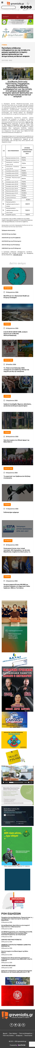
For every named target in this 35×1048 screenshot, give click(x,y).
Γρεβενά (7, 324)
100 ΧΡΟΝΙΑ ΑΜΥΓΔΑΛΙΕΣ (8, 965)
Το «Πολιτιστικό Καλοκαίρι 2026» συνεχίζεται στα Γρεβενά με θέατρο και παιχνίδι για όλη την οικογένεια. (16, 369)
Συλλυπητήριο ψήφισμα (11, 512)
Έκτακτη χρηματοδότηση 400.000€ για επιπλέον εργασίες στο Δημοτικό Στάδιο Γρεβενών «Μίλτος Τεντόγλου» (17, 586)
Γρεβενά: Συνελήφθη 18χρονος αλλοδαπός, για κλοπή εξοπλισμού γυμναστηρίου (17, 405)
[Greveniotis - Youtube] (27, 7)
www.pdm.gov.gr (17, 254)
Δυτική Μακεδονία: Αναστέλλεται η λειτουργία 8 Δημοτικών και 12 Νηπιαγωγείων (15, 926)
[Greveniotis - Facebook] (21, 7)
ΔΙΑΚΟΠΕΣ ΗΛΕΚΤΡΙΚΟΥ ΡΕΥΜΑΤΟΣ (11, 939)
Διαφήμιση (19, 1035)
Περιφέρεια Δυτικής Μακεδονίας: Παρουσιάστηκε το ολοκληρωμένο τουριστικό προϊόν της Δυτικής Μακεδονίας (16, 919)
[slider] (16, 782)
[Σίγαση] (29, 782)
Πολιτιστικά (8, 360)
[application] (17, 775)
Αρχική (5, 1033)
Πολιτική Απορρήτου (25, 1033)
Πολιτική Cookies (8, 1035)
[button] (17, 774)
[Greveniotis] (15, 3)
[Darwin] (21, 1045)
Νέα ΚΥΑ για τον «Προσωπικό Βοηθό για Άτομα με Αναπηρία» (16, 296)
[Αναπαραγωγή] (3, 782)
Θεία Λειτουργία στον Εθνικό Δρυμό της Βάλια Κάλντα (16, 441)
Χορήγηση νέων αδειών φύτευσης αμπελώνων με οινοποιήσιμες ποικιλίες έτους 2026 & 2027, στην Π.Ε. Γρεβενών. (16, 959)
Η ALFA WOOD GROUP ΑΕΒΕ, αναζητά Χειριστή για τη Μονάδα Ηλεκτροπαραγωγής (15, 333)
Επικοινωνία (28, 1035)
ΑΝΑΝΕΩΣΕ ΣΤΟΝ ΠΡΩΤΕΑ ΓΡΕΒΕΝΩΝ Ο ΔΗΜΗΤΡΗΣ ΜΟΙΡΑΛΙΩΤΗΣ (16, 945)
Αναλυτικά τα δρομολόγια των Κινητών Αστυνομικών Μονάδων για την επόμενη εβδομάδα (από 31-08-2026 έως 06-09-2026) (16, 972)
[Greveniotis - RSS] (30, 7)
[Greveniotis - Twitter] (24, 7)
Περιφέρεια (8, 288)
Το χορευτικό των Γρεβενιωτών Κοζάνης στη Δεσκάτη (17, 477)
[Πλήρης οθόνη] (31, 782)
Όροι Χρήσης (13, 1033)
